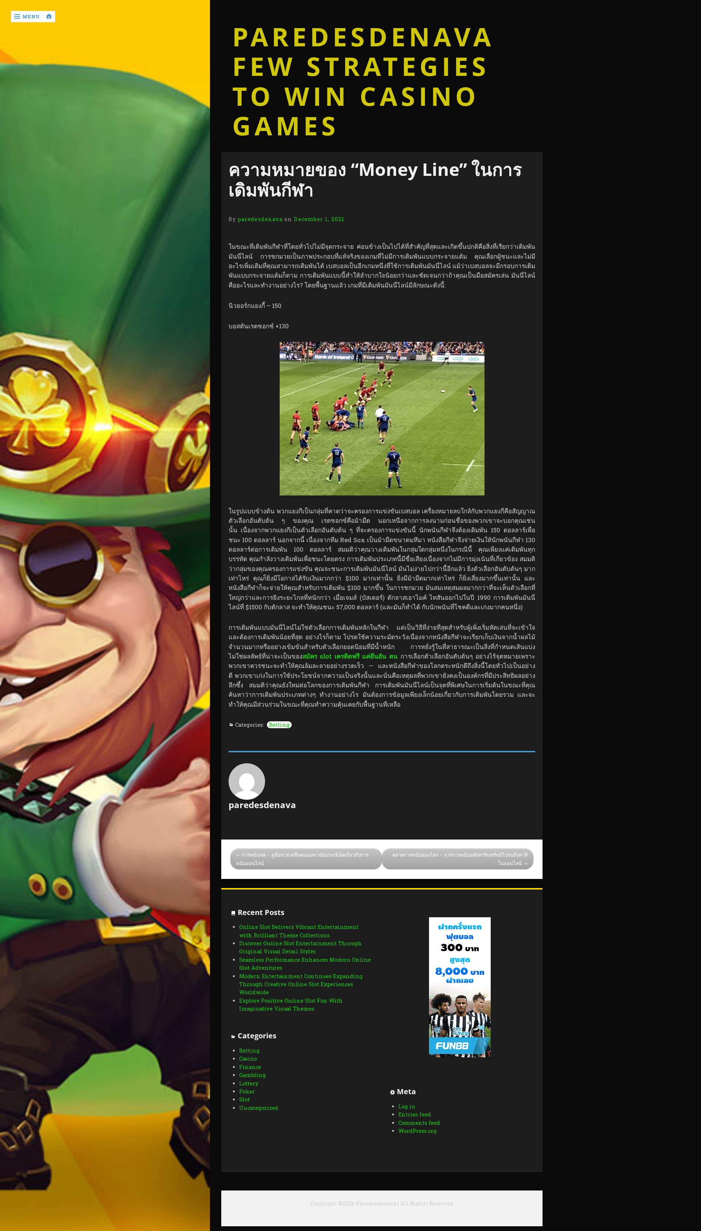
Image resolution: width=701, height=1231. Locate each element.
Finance (250, 1067)
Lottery (248, 1083)
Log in (406, 1106)
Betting (279, 724)
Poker (247, 1091)
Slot (244, 1099)
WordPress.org (417, 1130)
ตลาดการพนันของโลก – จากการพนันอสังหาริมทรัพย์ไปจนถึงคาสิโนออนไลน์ (460, 859)
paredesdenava (260, 219)
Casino (248, 1058)
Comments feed (419, 1122)
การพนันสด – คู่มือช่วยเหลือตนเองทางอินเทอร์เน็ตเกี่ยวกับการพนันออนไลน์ (302, 859)
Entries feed (414, 1114)
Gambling (252, 1075)
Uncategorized (258, 1107)
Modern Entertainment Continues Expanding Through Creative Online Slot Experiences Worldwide (301, 984)
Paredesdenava (363, 37)
